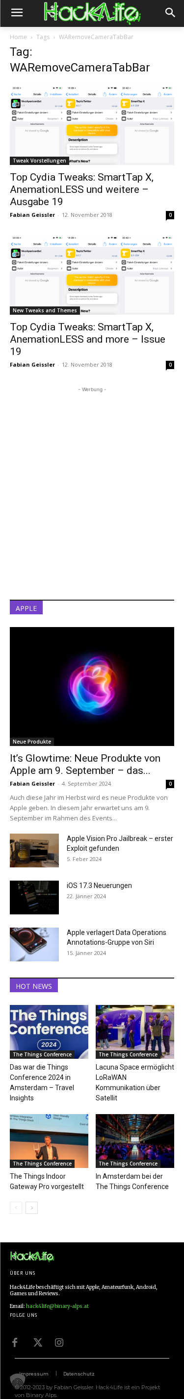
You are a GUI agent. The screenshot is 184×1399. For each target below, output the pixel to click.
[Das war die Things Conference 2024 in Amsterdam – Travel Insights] (49, 1032)
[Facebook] (15, 1342)
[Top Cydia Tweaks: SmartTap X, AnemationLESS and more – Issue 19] (92, 274)
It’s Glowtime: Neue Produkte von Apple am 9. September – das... (85, 764)
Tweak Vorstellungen (39, 160)
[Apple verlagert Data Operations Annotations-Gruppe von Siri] (34, 944)
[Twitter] (37, 1342)
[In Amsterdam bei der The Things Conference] (135, 1141)
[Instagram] (59, 1342)
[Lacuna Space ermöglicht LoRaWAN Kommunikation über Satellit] (135, 1032)
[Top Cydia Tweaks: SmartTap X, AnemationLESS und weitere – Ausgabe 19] (92, 125)
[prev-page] (16, 1208)
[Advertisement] (92, 486)
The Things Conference (42, 1054)
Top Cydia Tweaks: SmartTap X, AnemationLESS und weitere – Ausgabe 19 (82, 189)
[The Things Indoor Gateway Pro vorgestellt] (49, 1141)
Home (18, 37)
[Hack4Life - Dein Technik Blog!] (32, 1256)
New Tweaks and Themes (45, 310)
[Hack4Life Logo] (92, 13)
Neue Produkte (32, 741)
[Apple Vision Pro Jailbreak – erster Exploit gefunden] (34, 850)
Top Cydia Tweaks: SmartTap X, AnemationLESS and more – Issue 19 (87, 339)
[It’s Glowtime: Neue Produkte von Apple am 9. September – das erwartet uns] (92, 686)
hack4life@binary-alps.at (57, 1306)
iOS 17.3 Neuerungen (99, 885)
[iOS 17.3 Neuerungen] (34, 897)
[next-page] (32, 1208)
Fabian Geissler (32, 214)
